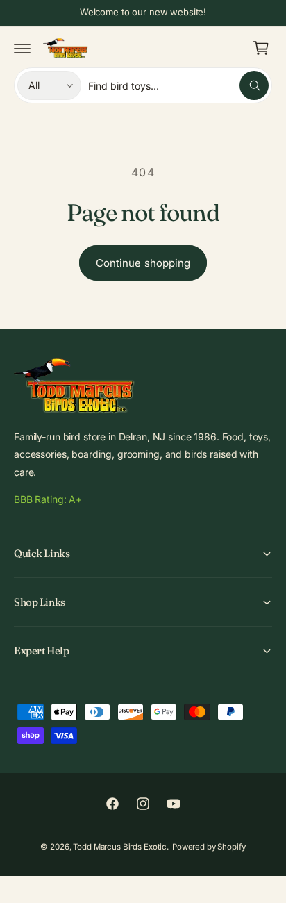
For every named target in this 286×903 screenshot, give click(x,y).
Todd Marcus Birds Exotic (120, 847)
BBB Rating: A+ (48, 499)
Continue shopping (143, 263)
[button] (22, 48)
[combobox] (178, 85)
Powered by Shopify (209, 847)
